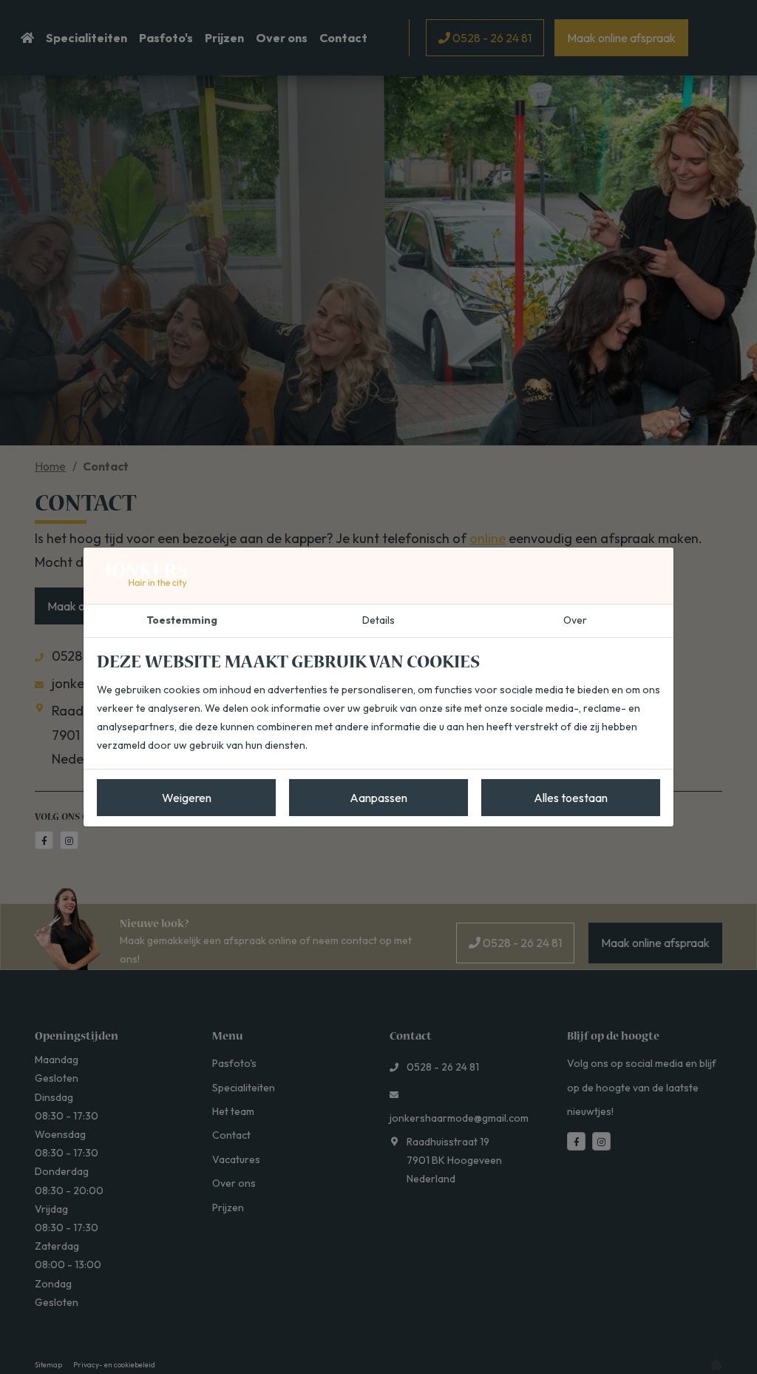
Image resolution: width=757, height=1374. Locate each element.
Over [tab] (575, 620)
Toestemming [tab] (181, 620)
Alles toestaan (571, 797)
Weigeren (186, 797)
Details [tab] (378, 620)
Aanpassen (378, 797)
